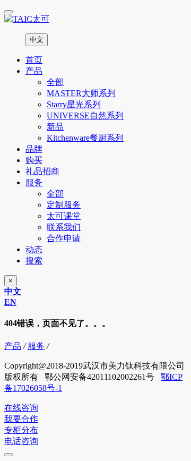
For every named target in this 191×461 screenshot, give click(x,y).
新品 (55, 126)
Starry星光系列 (74, 104)
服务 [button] (33, 182)
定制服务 (64, 204)
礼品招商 (42, 171)
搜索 (33, 260)
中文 (37, 40)
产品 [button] (33, 70)
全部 (55, 82)
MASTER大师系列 (81, 93)
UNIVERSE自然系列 (85, 115)
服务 (36, 346)
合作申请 (64, 238)
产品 (12, 346)
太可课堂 (64, 215)
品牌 (33, 148)
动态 (33, 249)
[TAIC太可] (95, 19)
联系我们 (64, 227)
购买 (33, 160)
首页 (33, 59)
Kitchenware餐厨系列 (85, 137)
